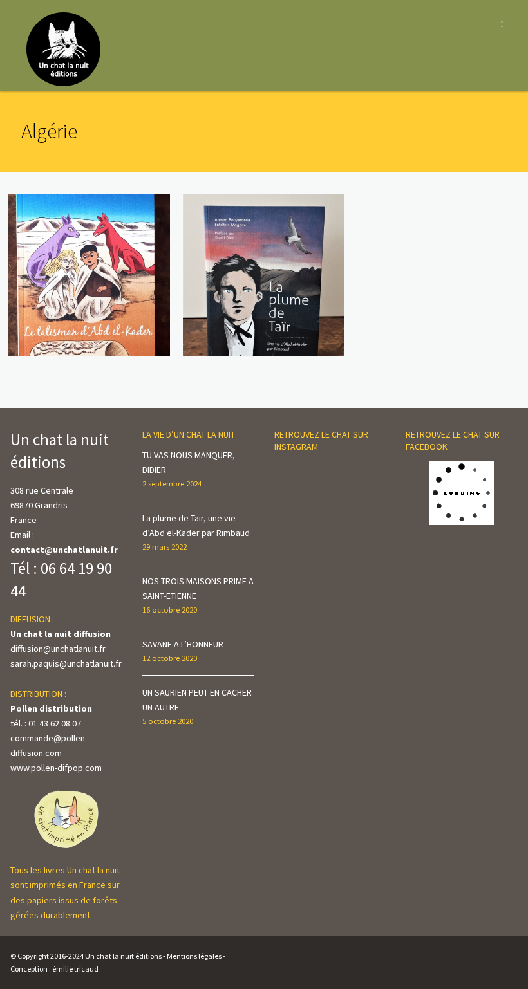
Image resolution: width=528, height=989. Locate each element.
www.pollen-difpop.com (56, 767)
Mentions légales (194, 956)
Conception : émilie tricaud (54, 969)
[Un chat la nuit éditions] (64, 48)
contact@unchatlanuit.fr (64, 549)
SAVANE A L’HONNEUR (182, 644)
